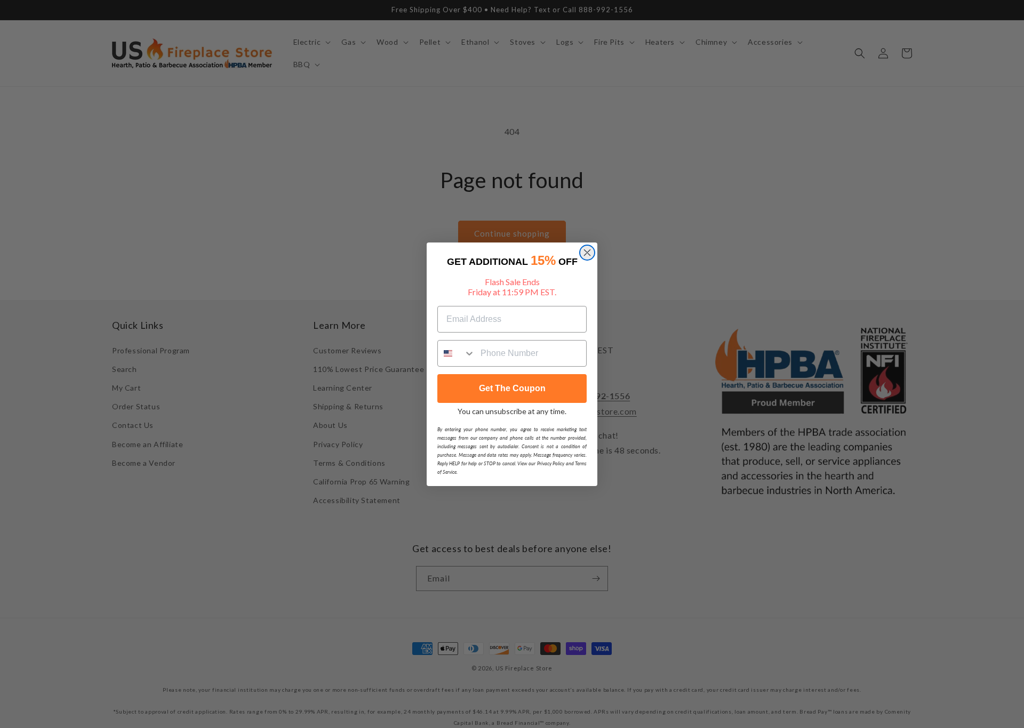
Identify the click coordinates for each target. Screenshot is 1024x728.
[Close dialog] (587, 252)
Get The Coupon (512, 388)
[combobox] (456, 353)
